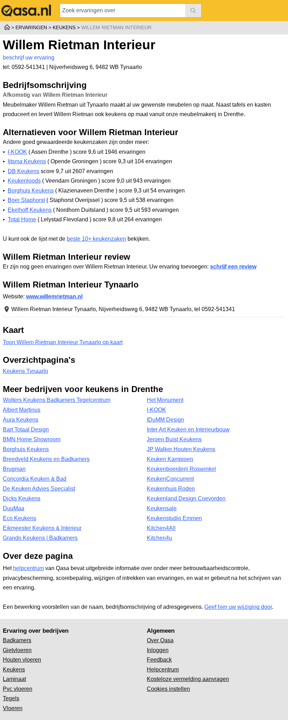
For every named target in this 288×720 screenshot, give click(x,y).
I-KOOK (17, 152)
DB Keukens (23, 171)
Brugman (14, 469)
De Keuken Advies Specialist (39, 489)
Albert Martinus (21, 410)
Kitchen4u (159, 538)
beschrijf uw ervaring (28, 58)
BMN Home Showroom (31, 439)
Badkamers (17, 640)
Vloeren (12, 708)
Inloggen (158, 650)
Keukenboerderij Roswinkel (181, 469)
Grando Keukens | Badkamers (40, 538)
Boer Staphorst (26, 200)
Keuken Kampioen (170, 459)
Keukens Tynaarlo (25, 371)
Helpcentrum (163, 669)
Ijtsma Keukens (27, 161)
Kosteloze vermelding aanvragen (188, 679)
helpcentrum (28, 568)
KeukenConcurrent (170, 479)
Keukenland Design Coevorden (186, 498)
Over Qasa (160, 640)
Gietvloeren (17, 650)
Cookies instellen (168, 689)
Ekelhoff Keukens (30, 210)
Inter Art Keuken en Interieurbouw (188, 429)
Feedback (159, 660)
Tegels (11, 698)
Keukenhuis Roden (171, 489)
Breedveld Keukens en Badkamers (46, 459)
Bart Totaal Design (26, 429)
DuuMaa (13, 508)
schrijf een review (233, 267)
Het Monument (165, 400)
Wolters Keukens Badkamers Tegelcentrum (56, 400)
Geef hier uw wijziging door (238, 607)
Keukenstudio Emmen (174, 518)
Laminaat (14, 679)
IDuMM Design (165, 420)
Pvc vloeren (17, 689)
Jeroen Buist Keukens (174, 439)
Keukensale (162, 508)
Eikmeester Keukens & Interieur (42, 528)
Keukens (14, 669)
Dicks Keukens (21, 498)
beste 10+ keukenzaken (96, 239)
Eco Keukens (19, 518)
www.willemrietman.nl (54, 296)
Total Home (22, 219)
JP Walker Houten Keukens (181, 449)
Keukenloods (24, 181)
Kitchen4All (161, 528)
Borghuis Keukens (31, 191)
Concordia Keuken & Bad (34, 479)
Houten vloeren (22, 660)
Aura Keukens (20, 420)
